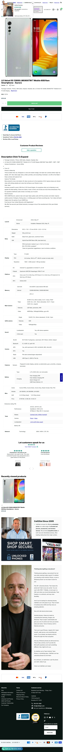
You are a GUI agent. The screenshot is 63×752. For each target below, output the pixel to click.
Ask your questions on (43, 708)
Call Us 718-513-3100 (13, 749)
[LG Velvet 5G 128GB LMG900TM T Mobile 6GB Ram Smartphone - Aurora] (13, 490)
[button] (4, 16)
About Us (4, 687)
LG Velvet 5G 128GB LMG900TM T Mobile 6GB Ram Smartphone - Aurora (13, 508)
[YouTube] (50, 717)
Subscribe (50, 732)
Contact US (19, 690)
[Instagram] (45, 717)
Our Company (5, 705)
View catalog (2, 9)
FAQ (2, 690)
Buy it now (31, 109)
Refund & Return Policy (22, 696)
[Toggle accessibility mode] (61, 3)
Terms (18, 687)
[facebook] (52, 717)
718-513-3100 (37, 703)
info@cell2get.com (39, 706)
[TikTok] (44, 720)
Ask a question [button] (31, 150)
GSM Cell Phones (5, 701)
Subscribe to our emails (50, 723)
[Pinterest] (47, 717)
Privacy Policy (20, 699)
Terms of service (20, 692)
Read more (19, 2)
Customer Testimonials (7, 703)
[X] (54, 717)
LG (7, 85)
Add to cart (34, 103)
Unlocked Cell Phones (7, 699)
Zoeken (30, 9)
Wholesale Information (7, 692)
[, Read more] (53, 9)
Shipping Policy (20, 694)
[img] (31, 445)
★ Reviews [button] (60, 377)
